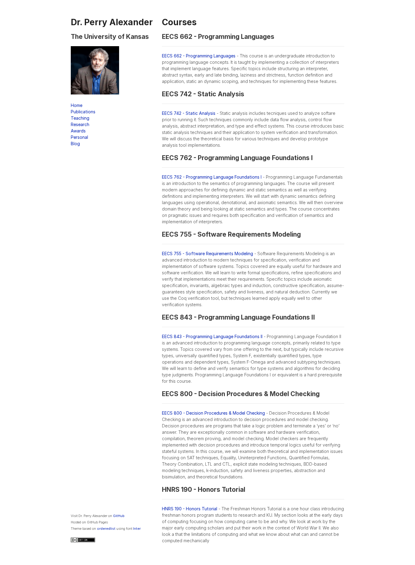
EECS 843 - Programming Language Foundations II (212, 336)
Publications (83, 111)
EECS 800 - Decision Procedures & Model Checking (213, 413)
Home (76, 105)
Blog (75, 143)
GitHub (119, 516)
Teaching (80, 118)
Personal (79, 137)
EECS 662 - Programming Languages (198, 55)
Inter (137, 528)
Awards (78, 130)
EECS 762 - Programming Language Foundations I (212, 177)
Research (80, 124)
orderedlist (106, 528)
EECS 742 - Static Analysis (188, 113)
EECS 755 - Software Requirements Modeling (207, 253)
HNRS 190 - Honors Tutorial (189, 508)
